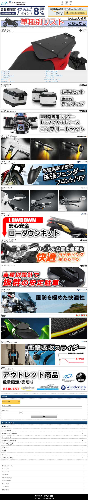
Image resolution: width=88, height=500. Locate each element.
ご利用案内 (5, 474)
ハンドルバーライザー (8, 81)
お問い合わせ (5, 489)
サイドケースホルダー (51, 73)
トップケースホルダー (51, 71)
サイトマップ (5, 483)
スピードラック (49, 77)
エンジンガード (6, 79)
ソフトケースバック (7, 75)
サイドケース (5, 73)
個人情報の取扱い (7, 480)
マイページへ (5, 471)
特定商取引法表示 (7, 477)
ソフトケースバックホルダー (53, 75)
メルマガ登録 (5, 486)
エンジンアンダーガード (52, 79)
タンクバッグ (5, 77)
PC (52, 496)
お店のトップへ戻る (7, 465)
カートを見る (5, 468)
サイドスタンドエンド (51, 81)
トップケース (5, 71)
